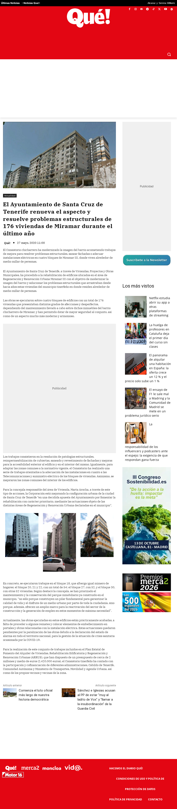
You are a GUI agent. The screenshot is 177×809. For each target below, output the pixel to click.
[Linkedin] (88, 717)
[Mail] (141, 9)
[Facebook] (129, 9)
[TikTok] (153, 9)
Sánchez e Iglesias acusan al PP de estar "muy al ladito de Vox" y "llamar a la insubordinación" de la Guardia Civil (96, 689)
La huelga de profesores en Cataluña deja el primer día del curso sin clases (159, 325)
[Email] (97, 717)
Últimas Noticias (10, 3)
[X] (159, 9)
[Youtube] (165, 9)
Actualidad (9, 185)
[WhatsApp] (68, 717)
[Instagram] (135, 9)
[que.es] (88, 18)
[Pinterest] (58, 717)
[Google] (171, 9)
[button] (169, 44)
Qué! (7, 232)
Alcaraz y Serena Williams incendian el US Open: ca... (140, 3)
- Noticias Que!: (31, 3)
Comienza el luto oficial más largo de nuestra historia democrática (35, 684)
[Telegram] (147, 9)
